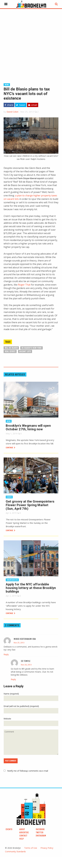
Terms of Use (30, 848)
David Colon (12, 111)
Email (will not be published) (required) (21, 706)
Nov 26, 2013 (26, 664)
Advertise (24, 832)
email (34, 104)
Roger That (24, 284)
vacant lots (25, 351)
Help (21, 838)
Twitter (39, 832)
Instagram (41, 835)
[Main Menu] (5, 4)
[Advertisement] (31, 41)
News (7, 85)
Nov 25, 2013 (19, 642)
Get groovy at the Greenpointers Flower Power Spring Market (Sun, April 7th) (30, 505)
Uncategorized (12, 580)
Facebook (40, 829)
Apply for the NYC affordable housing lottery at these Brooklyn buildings (31, 588)
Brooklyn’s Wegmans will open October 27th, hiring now (28, 427)
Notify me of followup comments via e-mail (27, 770)
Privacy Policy (47, 848)
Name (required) (11, 693)
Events (9, 497)
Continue (10, 447)
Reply (6, 654)
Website (7, 718)
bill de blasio (11, 347)
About (22, 829)
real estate (10, 351)
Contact (23, 835)
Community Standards (15, 851)
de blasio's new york (31, 347)
